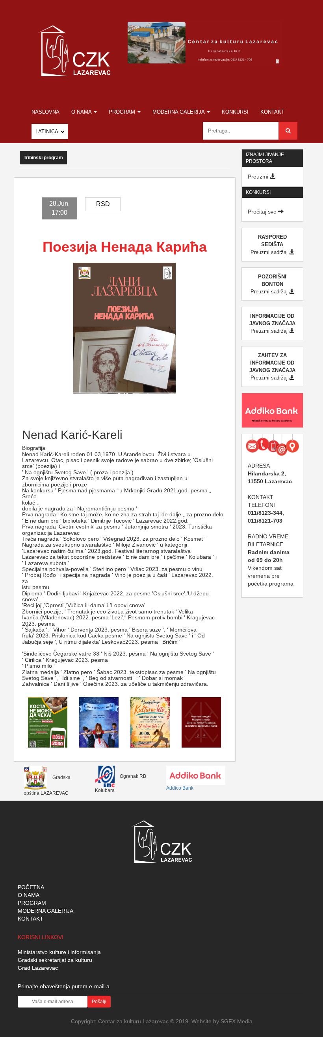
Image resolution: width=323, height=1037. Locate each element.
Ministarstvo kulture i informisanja (59, 952)
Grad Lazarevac (38, 968)
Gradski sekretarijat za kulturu (55, 960)
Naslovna (45, 112)
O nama (82, 112)
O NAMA (28, 895)
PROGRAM (32, 903)
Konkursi (235, 112)
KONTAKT (30, 918)
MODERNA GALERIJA (45, 911)
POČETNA (31, 887)
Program (123, 112)
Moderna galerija (179, 112)
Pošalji (99, 1001)
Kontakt (272, 112)
